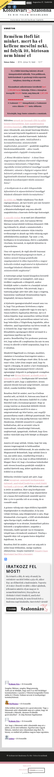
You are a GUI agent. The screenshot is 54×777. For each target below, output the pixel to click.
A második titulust (12, 217)
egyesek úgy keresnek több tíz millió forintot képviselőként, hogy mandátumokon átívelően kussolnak (25, 123)
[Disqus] (27, 646)
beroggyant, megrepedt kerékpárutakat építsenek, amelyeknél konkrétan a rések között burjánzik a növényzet (25, 483)
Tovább (11, 609)
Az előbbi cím (10, 200)
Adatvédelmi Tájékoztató (27, 769)
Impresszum (27, 765)
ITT (20, 103)
